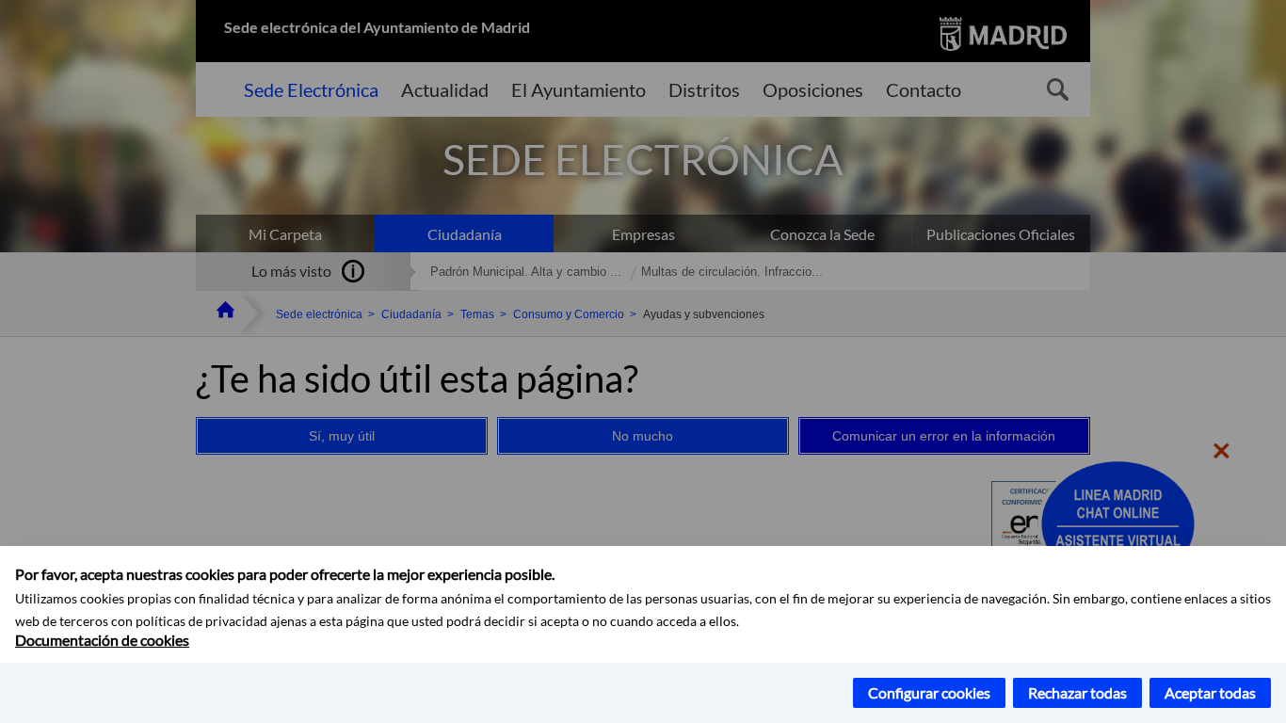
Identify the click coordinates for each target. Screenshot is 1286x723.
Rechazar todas (1077, 692)
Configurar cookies (929, 692)
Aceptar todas (1210, 692)
